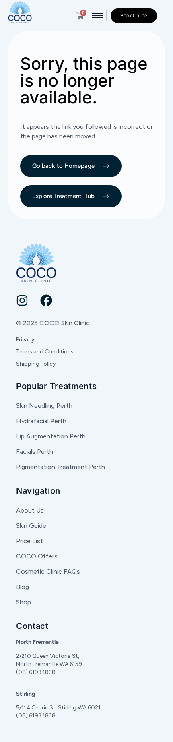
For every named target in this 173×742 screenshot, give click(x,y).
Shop (23, 602)
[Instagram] (22, 300)
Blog (22, 587)
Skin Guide (31, 525)
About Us (30, 510)
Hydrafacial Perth (41, 421)
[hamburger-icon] (98, 15)
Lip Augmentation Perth (51, 436)
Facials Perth (34, 451)
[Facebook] (46, 300)
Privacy (25, 339)
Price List (29, 541)
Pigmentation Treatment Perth (60, 467)
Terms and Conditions (45, 351)
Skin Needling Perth (44, 405)
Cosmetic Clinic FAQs (48, 571)
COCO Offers (37, 556)
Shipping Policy (36, 363)
